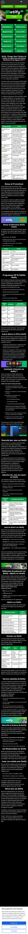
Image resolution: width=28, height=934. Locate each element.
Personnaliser (14, 927)
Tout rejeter (14, 931)
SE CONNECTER (21, 6)
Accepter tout (14, 923)
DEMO (7, 27)
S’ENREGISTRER (7, 6)
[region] (14, 920)
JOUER (14, 17)
